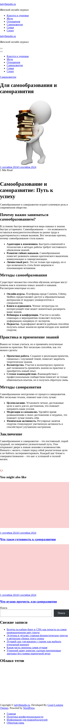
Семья (10, 27)
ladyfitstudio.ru (8, 4)
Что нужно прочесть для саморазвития (28, 601)
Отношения (13, 21)
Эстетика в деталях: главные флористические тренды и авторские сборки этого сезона (37, 637)
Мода (10, 18)
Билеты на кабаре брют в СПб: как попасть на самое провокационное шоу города (37, 631)
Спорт (10, 30)
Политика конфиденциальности (25, 716)
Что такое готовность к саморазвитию (28, 539)
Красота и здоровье (18, 15)
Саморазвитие (15, 24)
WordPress (28, 708)
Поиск (3, 607)
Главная (11, 713)
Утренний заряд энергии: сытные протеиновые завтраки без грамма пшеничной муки (34, 652)
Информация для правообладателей (27, 719)
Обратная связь (15, 722)
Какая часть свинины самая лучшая (27, 647)
